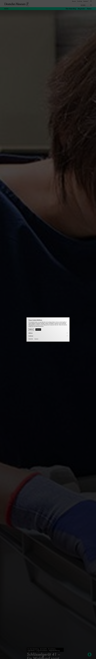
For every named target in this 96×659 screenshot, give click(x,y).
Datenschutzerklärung (39, 326)
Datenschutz (30, 338)
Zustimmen (38, 329)
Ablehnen (31, 329)
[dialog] (48, 329)
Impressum (36, 338)
